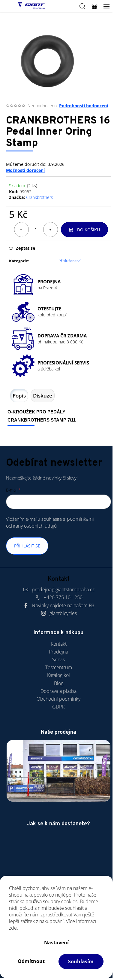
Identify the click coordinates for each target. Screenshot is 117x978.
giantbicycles (63, 613)
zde (13, 928)
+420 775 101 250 (63, 597)
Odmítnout (31, 961)
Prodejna (58, 651)
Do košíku (88, 230)
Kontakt (59, 644)
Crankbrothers (39, 197)
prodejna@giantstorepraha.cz (63, 589)
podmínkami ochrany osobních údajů (50, 522)
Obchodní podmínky (58, 699)
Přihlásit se (27, 546)
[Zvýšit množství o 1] (50, 229)
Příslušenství (69, 261)
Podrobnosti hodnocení (83, 105)
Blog (58, 683)
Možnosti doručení (25, 170)
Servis (58, 659)
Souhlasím (81, 961)
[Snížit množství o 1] (21, 229)
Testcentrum (58, 667)
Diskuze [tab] (42, 395)
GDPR (58, 706)
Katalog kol (58, 675)
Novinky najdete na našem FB (63, 605)
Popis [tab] (19, 395)
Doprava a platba (58, 691)
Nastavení (56, 942)
